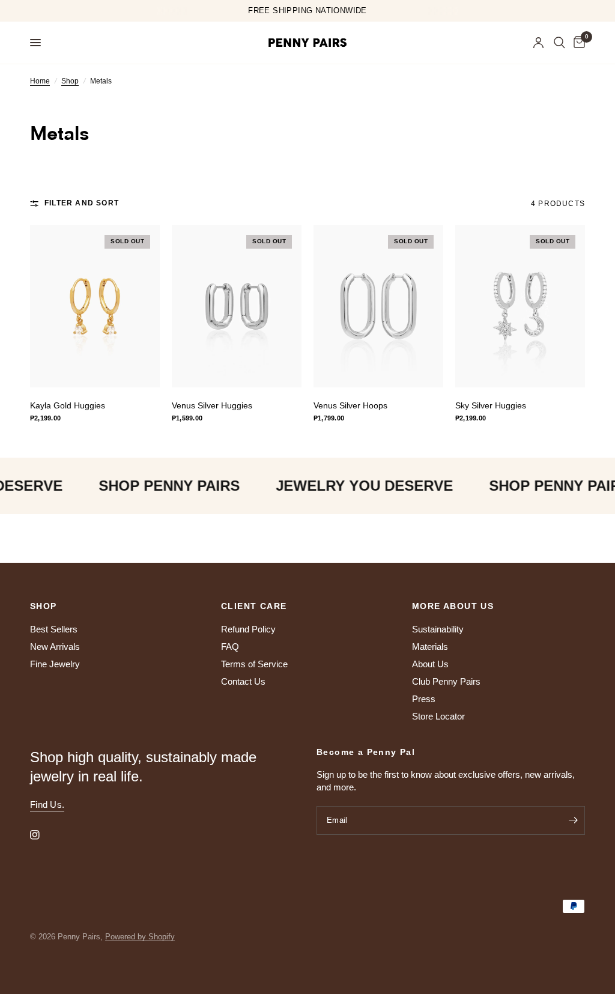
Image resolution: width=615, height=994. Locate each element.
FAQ (230, 646)
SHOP (43, 606)
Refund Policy (248, 629)
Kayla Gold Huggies (67, 405)
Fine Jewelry (55, 664)
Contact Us (243, 681)
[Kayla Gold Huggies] (95, 306)
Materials (430, 646)
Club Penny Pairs (446, 681)
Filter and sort (81, 203)
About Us (430, 664)
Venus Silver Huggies (212, 405)
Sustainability (438, 629)
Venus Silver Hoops (350, 405)
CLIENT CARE (253, 606)
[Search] (559, 43)
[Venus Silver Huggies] (236, 306)
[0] (577, 43)
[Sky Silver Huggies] (520, 306)
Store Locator (438, 716)
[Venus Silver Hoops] (378, 306)
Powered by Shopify (140, 936)
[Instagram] (43, 835)
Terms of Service (254, 664)
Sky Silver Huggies (490, 405)
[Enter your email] (573, 820)
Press (423, 699)
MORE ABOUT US (453, 606)
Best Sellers (53, 629)
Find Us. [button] (47, 804)
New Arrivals (55, 646)
